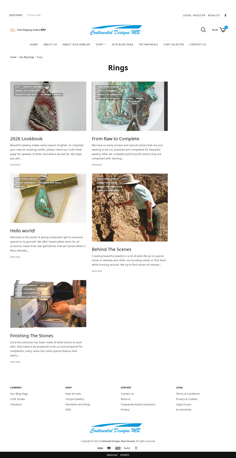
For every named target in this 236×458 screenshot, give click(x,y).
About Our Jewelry (76, 44)
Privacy (125, 409)
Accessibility (183, 409)
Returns (126, 399)
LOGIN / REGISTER (194, 15)
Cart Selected (174, 44)
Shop (99, 44)
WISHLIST (214, 15)
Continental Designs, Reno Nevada (117, 441)
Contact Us (198, 44)
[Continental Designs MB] (118, 30)
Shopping (46, 94)
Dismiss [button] (124, 455)
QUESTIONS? (16, 15)
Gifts (17, 86)
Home (34, 44)
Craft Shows (17, 399)
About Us (50, 44)
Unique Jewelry (74, 399)
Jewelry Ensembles (33, 86)
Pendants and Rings (26, 94)
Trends (58, 94)
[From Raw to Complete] (130, 106)
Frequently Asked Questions (138, 404)
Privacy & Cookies (186, 399)
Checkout (16, 404)
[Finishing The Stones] (48, 304)
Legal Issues (183, 404)
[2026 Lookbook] (48, 106)
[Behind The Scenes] (130, 208)
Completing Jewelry (108, 86)
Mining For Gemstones (27, 90)
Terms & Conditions (188, 393)
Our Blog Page (122, 44)
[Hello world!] (48, 198)
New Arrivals (73, 393)
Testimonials (148, 44)
